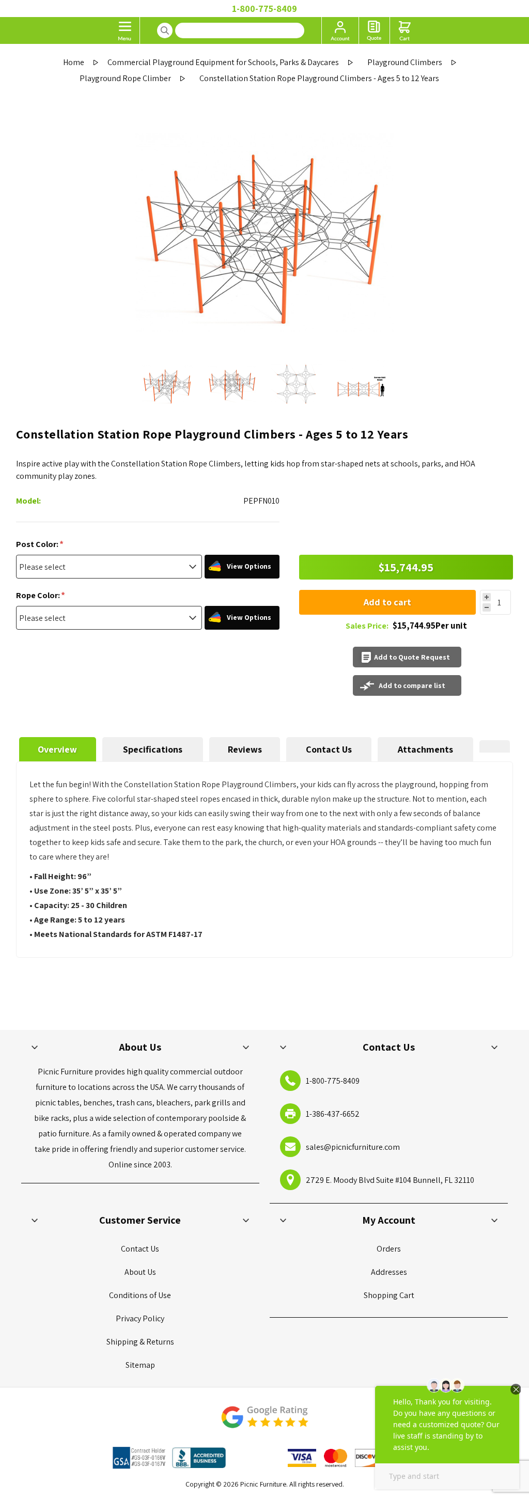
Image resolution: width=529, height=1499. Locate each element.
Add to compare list (412, 685)
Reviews (245, 749)
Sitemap (140, 1365)
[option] (167, 384)
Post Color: (38, 544)
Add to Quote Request (412, 657)
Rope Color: (38, 595)
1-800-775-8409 (264, 8)
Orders (389, 1248)
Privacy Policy (140, 1318)
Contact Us (329, 749)
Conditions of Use (140, 1295)
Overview (57, 749)
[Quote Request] (374, 30)
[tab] (57, 749)
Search (165, 30)
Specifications (152, 749)
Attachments (425, 749)
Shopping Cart (389, 1295)
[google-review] (264, 1422)
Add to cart (387, 602)
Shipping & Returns (140, 1341)
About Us (140, 1272)
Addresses (389, 1272)
